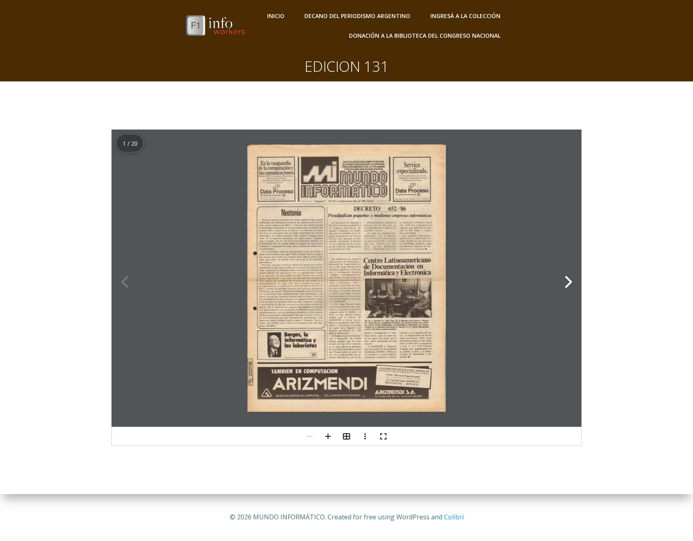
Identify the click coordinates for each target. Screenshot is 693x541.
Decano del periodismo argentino (357, 16)
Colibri (454, 517)
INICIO (275, 16)
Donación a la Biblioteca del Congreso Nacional (424, 35)
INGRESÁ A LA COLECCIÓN (465, 16)
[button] (568, 282)
